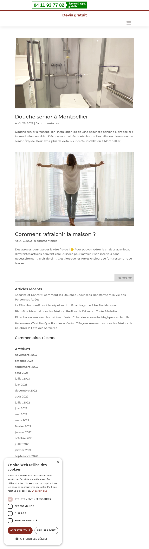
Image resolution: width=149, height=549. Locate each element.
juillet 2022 (22, 402)
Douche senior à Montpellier (51, 117)
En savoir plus (39, 490)
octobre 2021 (24, 438)
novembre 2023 (26, 355)
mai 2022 (21, 414)
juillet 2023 (22, 378)
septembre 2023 (26, 367)
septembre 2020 (26, 456)
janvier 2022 (23, 432)
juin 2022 (21, 408)
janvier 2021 (23, 450)
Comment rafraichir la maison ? (55, 234)
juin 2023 (21, 384)
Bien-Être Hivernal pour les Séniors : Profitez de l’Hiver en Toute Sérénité (66, 311)
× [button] (57, 461)
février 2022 (23, 426)
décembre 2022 (26, 390)
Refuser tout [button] (46, 530)
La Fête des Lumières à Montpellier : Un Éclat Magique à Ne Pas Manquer (66, 305)
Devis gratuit (74, 15)
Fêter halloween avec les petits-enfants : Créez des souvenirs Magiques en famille (72, 317)
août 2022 (21, 396)
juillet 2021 (22, 444)
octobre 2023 (24, 361)
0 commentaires (47, 123)
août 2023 (21, 373)
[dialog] (33, 501)
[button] (33, 539)
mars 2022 (22, 420)
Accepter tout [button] (20, 530)
